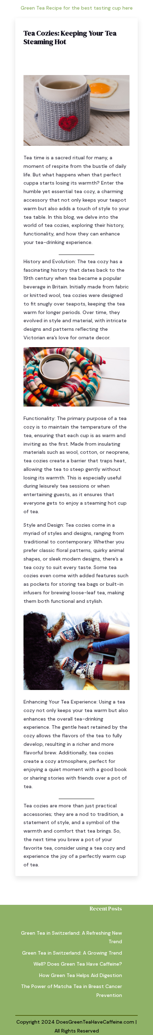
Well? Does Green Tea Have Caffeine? (77, 964)
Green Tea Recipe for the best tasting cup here (77, 8)
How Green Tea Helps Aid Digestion (80, 975)
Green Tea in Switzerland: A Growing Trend (72, 953)
